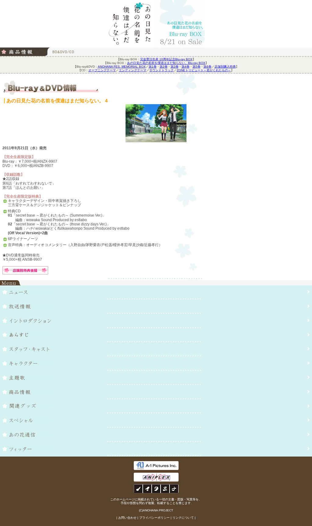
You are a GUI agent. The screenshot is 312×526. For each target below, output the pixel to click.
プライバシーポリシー (154, 517)
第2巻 (164, 66)
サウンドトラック (161, 70)
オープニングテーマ (102, 70)
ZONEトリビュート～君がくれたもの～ (204, 70)
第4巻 (186, 66)
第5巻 (196, 66)
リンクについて (183, 517)
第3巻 (175, 66)
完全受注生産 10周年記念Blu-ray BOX (166, 59)
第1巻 (153, 66)
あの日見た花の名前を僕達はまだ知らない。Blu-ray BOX (166, 63)
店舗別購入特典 (225, 66)
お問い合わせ (127, 517)
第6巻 (207, 66)
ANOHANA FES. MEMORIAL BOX (122, 66)
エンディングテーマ (132, 70)
